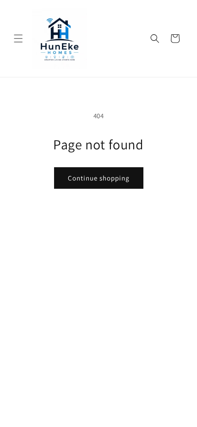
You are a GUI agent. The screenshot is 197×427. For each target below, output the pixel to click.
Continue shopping (99, 178)
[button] (18, 38)
